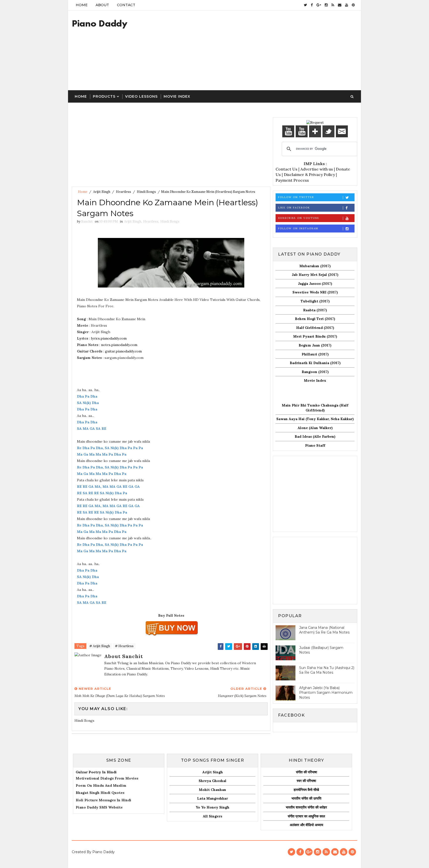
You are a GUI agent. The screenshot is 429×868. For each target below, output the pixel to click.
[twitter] (305, 5)
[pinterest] (353, 5)
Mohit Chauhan (212, 789)
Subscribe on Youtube (298, 218)
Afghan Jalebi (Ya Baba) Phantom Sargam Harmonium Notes (326, 693)
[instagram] (326, 5)
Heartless (123, 192)
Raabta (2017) (315, 310)
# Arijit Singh (99, 646)
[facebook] (312, 5)
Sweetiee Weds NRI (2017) (315, 292)
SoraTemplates (84, 859)
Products (104, 96)
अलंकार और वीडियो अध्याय (306, 825)
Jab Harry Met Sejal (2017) (315, 274)
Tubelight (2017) (315, 301)
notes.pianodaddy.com (119, 345)
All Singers (212, 816)
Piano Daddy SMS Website (99, 807)
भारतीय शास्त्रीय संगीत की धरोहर (306, 807)
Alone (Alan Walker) (315, 428)
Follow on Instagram (298, 228)
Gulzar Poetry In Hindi (96, 772)
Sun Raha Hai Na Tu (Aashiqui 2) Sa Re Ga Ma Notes (326, 670)
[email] (340, 5)
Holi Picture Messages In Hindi (103, 800)
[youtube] (346, 5)
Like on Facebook (294, 207)
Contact (126, 5)
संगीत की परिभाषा (306, 772)
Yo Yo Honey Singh (212, 807)
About (102, 5)
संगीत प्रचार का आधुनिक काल (306, 816)
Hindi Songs (146, 192)
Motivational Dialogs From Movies (107, 778)
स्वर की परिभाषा (306, 781)
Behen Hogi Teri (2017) (315, 319)
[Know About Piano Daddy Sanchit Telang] (315, 122)
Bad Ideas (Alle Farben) (315, 436)
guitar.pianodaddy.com (123, 351)
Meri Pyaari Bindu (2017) (315, 336)
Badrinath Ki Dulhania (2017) (315, 363)
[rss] (332, 5)
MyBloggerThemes (118, 859)
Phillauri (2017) (315, 354)
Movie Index (177, 96)
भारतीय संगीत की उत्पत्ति (306, 798)
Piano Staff (315, 445)
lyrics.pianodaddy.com (109, 338)
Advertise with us (316, 169)
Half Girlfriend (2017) (315, 327)
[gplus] (318, 5)
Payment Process (292, 180)
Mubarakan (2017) (315, 266)
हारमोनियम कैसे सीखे (306, 789)
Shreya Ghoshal (212, 781)
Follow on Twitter (296, 197)
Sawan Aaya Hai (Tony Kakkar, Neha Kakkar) (315, 419)
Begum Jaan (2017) (315, 345)
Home (82, 5)
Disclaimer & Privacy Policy (309, 174)
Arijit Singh (101, 192)
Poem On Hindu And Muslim (101, 785)
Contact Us (286, 169)
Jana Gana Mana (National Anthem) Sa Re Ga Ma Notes (324, 630)
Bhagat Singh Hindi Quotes (100, 792)
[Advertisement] (266, 50)
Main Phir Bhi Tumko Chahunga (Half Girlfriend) (315, 407)
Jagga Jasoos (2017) (315, 283)
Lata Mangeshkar (212, 798)
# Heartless (124, 646)
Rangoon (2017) (315, 372)
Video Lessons (141, 96)
